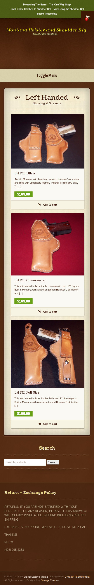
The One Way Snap (60, 4)
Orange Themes (50, 580)
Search (52, 462)
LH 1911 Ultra (24, 173)
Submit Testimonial (47, 13)
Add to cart (47, 204)
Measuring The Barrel (35, 4)
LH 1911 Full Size (27, 393)
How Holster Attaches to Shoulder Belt (30, 9)
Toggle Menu (47, 75)
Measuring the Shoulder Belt (69, 9)
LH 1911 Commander (30, 280)
